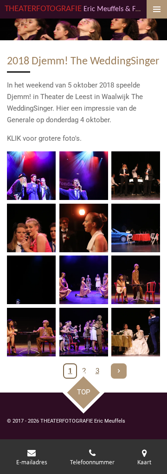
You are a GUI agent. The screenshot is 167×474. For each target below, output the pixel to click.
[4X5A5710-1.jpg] (84, 228)
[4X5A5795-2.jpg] (84, 332)
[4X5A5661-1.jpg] (84, 176)
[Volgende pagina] (119, 371)
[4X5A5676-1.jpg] (31, 228)
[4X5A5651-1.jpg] (31, 176)
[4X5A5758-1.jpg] (31, 280)
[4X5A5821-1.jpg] (135, 332)
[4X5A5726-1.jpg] (135, 228)
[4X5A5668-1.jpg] (135, 176)
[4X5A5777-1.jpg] (135, 280)
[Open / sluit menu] (157, 9)
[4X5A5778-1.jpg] (31, 332)
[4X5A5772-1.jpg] (84, 280)
